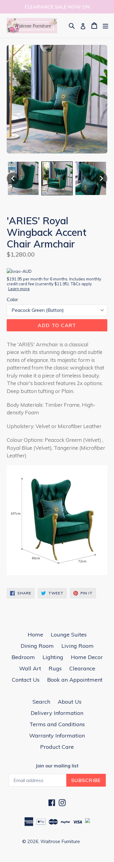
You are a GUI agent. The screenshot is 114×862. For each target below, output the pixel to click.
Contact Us (26, 679)
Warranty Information (57, 735)
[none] (13, 178)
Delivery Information (57, 712)
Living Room (77, 645)
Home (35, 634)
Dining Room (37, 645)
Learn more (19, 288)
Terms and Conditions (57, 724)
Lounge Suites (69, 634)
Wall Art (30, 668)
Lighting (53, 657)
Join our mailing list (57, 766)
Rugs (55, 668)
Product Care (57, 746)
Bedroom (23, 657)
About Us (69, 701)
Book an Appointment (74, 679)
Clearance (82, 668)
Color (12, 299)
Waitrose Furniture (60, 841)
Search (41, 701)
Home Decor (87, 657)
